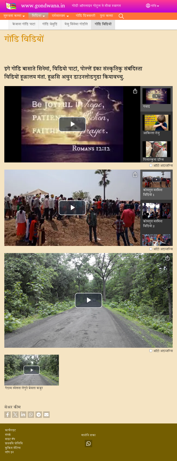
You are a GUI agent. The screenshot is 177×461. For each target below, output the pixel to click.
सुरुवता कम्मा (12, 16)
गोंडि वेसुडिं (49, 24)
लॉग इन (9, 453)
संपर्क (8, 435)
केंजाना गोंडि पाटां (23, 24)
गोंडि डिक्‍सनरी (85, 16)
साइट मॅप (10, 439)
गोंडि (153, 6)
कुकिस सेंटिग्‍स (13, 448)
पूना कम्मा (106, 16)
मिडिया (36, 16)
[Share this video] (135, 91)
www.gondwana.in (43, 6)
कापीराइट (10, 431)
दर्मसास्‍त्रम (58, 16)
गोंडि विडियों (103, 24)
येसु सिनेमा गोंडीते (76, 24)
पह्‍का (121, 16)
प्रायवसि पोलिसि (14, 444)
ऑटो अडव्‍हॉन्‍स (163, 166)
